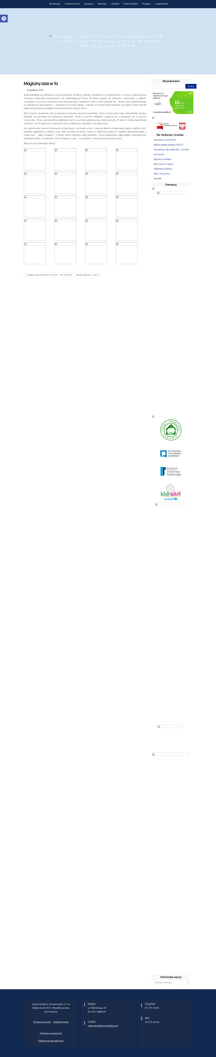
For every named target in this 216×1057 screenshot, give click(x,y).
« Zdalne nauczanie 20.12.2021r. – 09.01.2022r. (49, 274)
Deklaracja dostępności (51, 1040)
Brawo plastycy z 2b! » (87, 274)
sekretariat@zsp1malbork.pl (103, 1025)
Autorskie (46, 1021)
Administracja (60, 1021)
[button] (4, 18)
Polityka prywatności (51, 1033)
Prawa (37, 1021)
